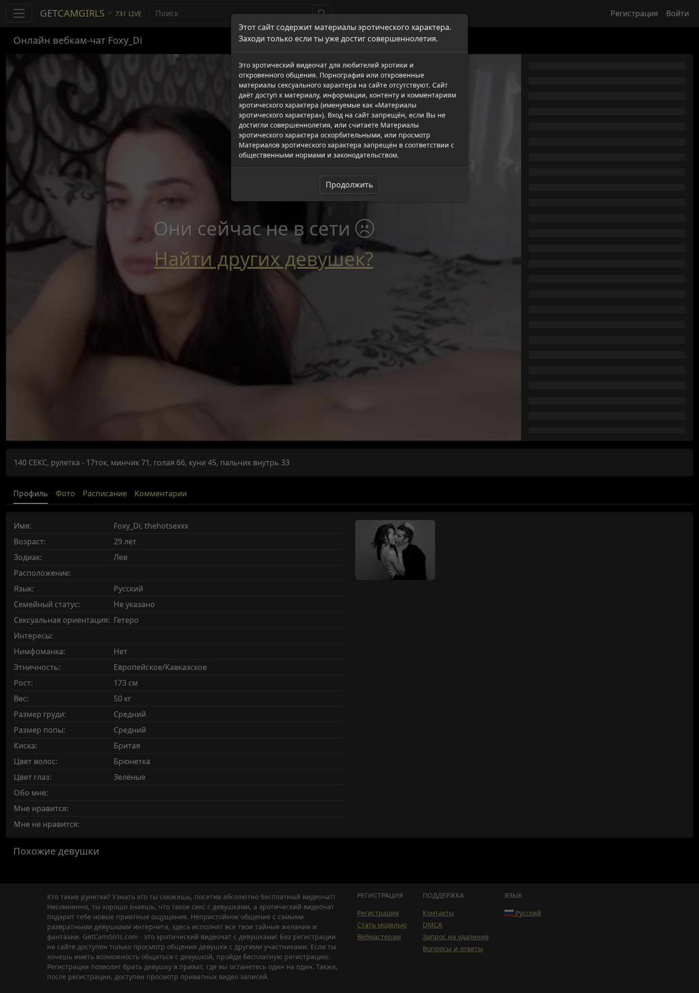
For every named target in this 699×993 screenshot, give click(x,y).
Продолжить (349, 184)
